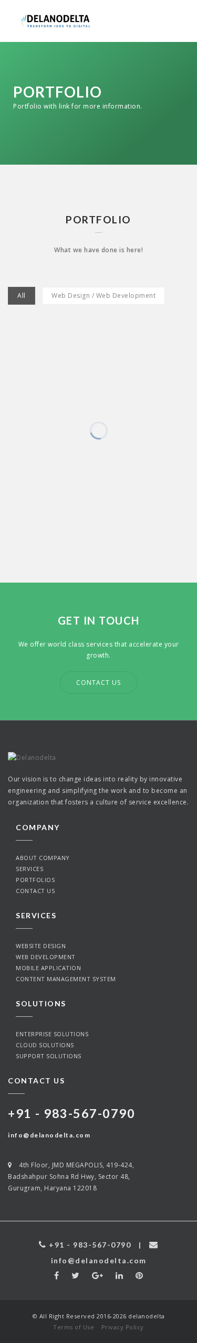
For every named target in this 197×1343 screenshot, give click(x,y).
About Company (43, 858)
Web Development (46, 957)
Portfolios (35, 880)
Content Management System (66, 979)
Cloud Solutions (45, 1045)
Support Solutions (48, 1056)
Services (29, 869)
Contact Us (98, 682)
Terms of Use (73, 1327)
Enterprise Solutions (52, 1034)
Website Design (41, 946)
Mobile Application (48, 968)
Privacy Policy (122, 1327)
